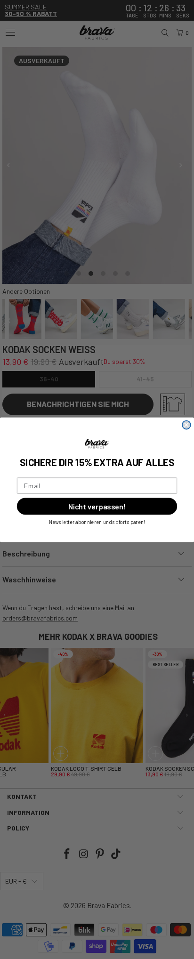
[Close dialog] (186, 424)
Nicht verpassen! (97, 506)
